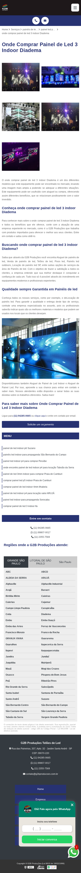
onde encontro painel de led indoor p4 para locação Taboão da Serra (38, 467)
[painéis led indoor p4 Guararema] (21, 77)
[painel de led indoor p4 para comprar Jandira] (60, 77)
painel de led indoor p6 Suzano (19, 448)
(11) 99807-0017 (41, 532)
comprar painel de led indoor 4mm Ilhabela (25, 487)
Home (40, 789)
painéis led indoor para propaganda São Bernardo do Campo (34, 454)
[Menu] (75, 7)
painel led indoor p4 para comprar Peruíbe (25, 461)
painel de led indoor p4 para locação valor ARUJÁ (28, 493)
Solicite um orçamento (40, 424)
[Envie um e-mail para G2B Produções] (45, 20)
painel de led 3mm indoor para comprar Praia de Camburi (32, 474)
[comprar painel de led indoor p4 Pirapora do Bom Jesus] (21, 156)
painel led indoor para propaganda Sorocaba (26, 499)
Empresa (40, 799)
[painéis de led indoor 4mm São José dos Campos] (60, 117)
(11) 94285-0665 (22, 416)
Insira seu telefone (47, 821)
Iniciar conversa (47, 839)
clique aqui (40, 416)
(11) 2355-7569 (42, 537)
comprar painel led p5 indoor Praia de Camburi (27, 480)
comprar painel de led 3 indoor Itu (20, 506)
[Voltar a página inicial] (5, 7)
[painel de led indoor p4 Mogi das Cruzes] (21, 117)
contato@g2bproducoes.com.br (41, 774)
